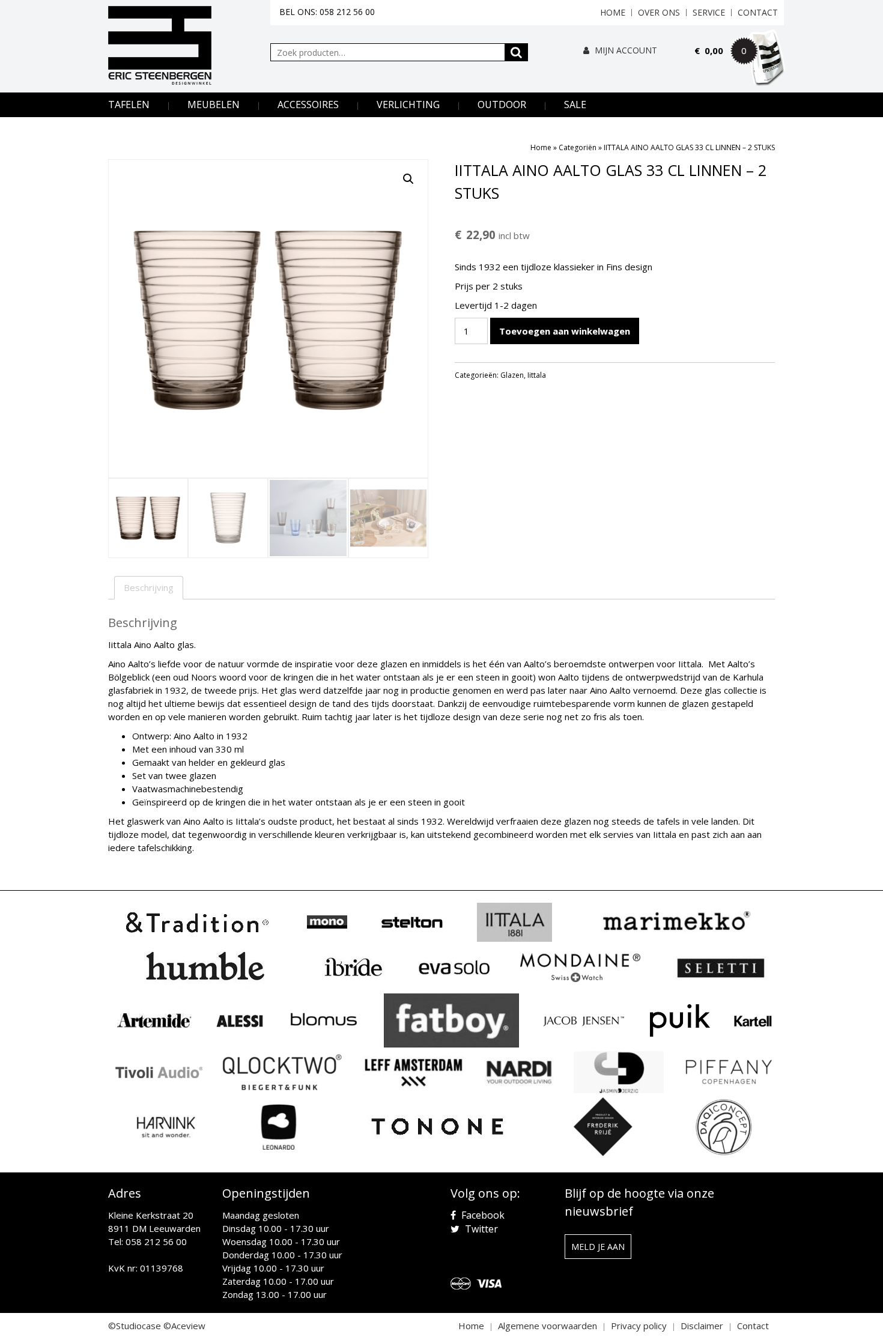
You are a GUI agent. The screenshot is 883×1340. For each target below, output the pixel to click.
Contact (758, 12)
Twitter (480, 1228)
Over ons (659, 12)
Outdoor (502, 104)
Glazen (512, 375)
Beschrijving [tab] (149, 587)
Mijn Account (624, 50)
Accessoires (308, 104)
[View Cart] (739, 67)
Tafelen (129, 104)
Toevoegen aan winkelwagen (564, 331)
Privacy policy (639, 1326)
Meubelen (213, 104)
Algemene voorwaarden (547, 1326)
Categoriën (577, 147)
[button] (408, 179)
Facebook (482, 1215)
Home (612, 12)
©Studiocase (134, 1326)
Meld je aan (598, 1246)
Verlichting (408, 104)
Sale (575, 104)
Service (709, 12)
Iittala (536, 375)
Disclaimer (702, 1326)
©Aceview (184, 1326)
